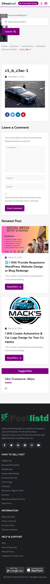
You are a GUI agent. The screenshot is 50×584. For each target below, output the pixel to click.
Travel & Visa (27, 46)
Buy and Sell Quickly (10, 465)
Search (9, 31)
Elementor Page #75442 (12, 490)
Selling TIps (7, 460)
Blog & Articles (8, 517)
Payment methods (9, 529)
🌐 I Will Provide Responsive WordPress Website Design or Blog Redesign (25, 267)
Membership (7, 469)
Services (14, 46)
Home (4, 46)
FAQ (4, 543)
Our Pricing (7, 482)
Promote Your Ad (9, 477)
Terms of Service (9, 521)
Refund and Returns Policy (13, 499)
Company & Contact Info (12, 556)
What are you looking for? (14, 15)
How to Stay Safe (9, 547)
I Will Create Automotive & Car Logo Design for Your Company (24, 338)
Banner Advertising (10, 473)
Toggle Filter (25, 371)
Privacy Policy (8, 525)
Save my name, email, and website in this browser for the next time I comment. (23, 199)
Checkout (6, 486)
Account (5, 495)
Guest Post (7, 503)
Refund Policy (8, 551)
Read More (13, 286)
